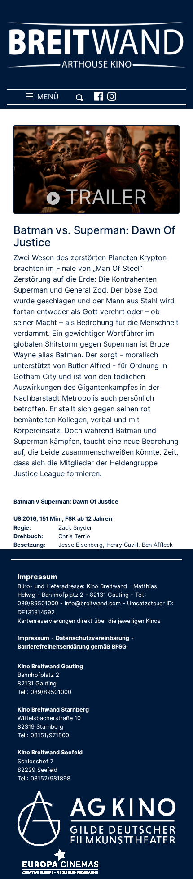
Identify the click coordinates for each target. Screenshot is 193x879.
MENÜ (46, 96)
